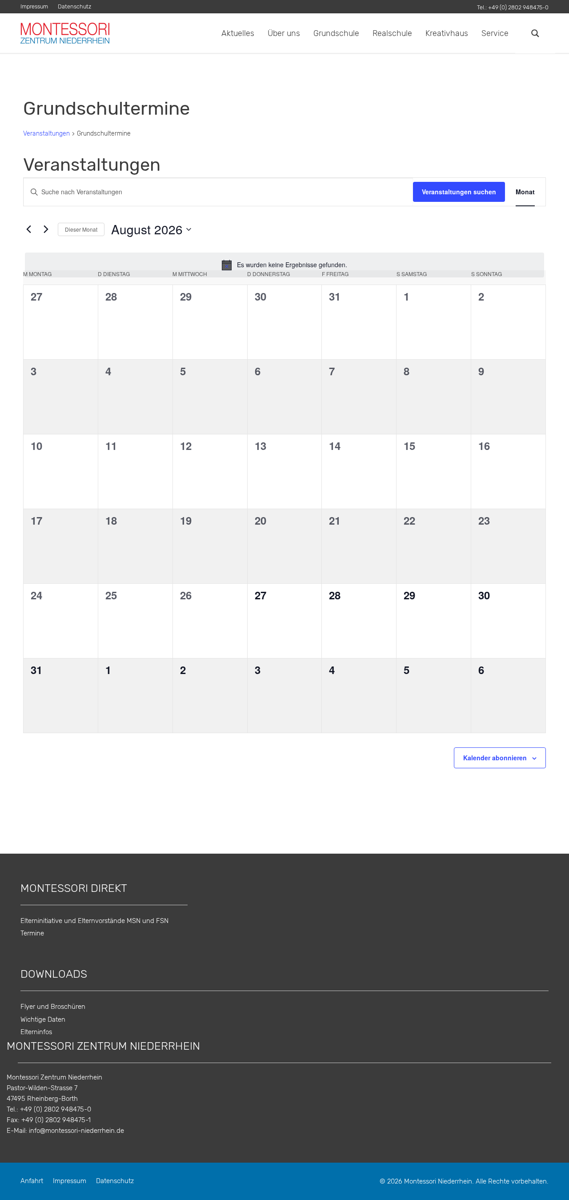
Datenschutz (74, 7)
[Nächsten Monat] (45, 229)
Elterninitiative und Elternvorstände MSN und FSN (94, 921)
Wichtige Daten (42, 1019)
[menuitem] (36, 7)
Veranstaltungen (46, 133)
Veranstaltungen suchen (459, 191)
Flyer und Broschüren (52, 1006)
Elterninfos (36, 1032)
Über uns (284, 33)
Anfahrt (31, 1181)
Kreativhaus (446, 33)
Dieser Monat (81, 229)
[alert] (284, 265)
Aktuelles (237, 33)
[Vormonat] (28, 229)
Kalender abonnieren (495, 757)
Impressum (34, 7)
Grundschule (336, 33)
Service (495, 33)
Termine (32, 933)
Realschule (392, 33)
